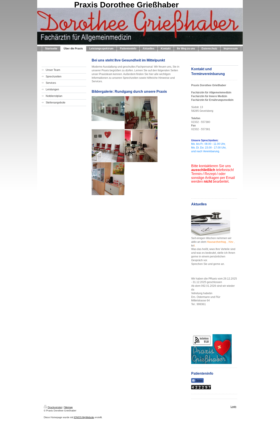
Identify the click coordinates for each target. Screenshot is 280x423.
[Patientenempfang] (108, 108)
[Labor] (108, 178)
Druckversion (55, 407)
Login (233, 406)
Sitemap (68, 407)
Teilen (199, 380)
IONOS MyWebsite (84, 417)
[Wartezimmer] (141, 112)
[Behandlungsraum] (141, 145)
